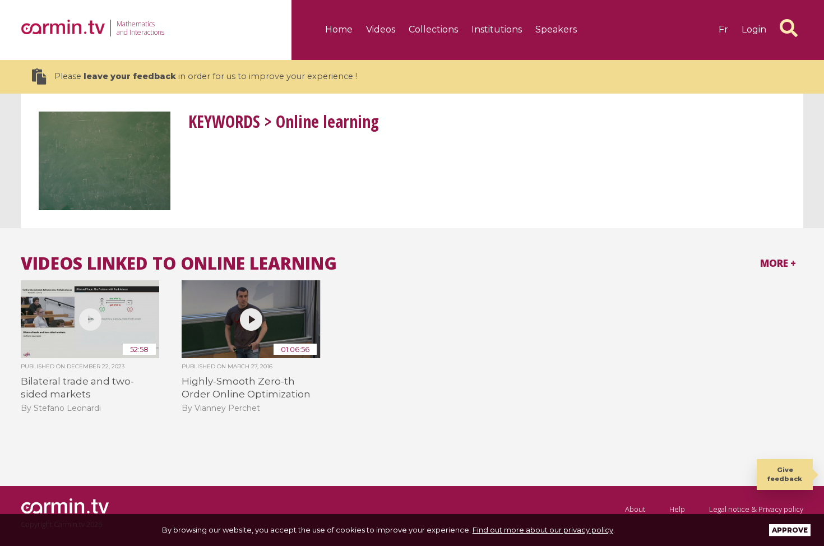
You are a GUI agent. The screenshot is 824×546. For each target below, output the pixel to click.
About (635, 509)
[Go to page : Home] (63, 27)
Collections (433, 29)
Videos (380, 29)
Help (677, 509)
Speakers (556, 29)
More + (778, 263)
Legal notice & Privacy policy (756, 509)
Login (754, 29)
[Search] (788, 28)
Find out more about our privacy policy (543, 529)
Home (339, 29)
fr (723, 29)
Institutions (496, 29)
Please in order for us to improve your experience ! (205, 76)
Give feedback (784, 474)
